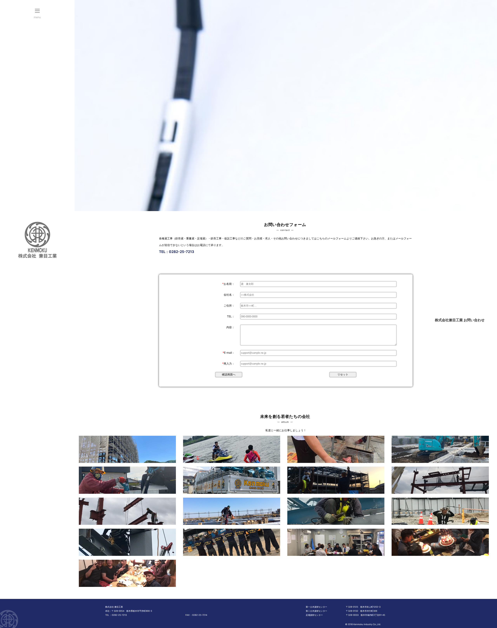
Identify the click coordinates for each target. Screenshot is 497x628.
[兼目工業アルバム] (126, 463)
